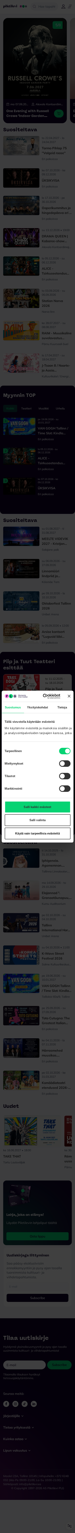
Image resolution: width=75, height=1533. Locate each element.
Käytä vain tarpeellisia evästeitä (37, 833)
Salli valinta (37, 820)
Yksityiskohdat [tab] (37, 707)
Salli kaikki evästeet (37, 807)
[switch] (64, 763)
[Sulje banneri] (69, 696)
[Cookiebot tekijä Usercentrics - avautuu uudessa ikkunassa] (44, 696)
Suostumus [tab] (13, 707)
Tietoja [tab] (62, 707)
